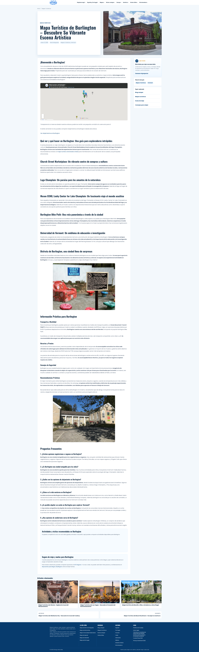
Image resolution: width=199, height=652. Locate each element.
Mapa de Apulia (84, 635)
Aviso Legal (136, 630)
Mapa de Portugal (84, 640)
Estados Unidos (119, 642)
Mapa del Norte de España (87, 627)
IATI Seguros (77, 564)
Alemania (117, 637)
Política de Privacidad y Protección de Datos (139, 635)
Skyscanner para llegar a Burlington (52, 566)
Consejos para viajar (141, 105)
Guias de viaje (139, 101)
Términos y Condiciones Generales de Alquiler (139, 633)
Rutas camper (101, 632)
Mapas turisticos (140, 96)
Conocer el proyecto (141, 73)
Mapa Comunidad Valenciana (88, 632)
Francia (117, 632)
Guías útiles (101, 635)
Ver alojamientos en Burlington (50, 133)
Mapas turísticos (102, 630)
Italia (116, 635)
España (117, 627)
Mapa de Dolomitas (85, 630)
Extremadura (118, 645)
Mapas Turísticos (46, 8)
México (117, 640)
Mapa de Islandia (84, 637)
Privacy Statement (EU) (139, 640)
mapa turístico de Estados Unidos (68, 152)
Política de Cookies (138, 627)
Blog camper (139, 92)
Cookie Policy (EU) (138, 638)
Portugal (117, 630)
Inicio (38, 8)
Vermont (150, 83)
